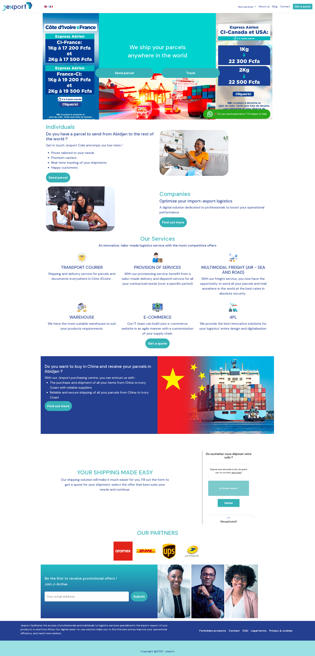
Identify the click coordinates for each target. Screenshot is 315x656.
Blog (274, 6)
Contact (285, 6)
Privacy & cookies (281, 630)
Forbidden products (212, 630)
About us (264, 6)
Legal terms (259, 630)
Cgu (245, 630)
